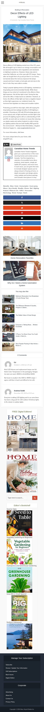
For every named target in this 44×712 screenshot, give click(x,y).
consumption (24, 186)
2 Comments (13, 20)
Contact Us (9, 698)
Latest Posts (17, 144)
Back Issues (10, 674)
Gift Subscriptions (11, 671)
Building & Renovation (22, 10)
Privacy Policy (10, 702)
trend (14, 193)
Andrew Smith (19, 391)
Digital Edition (10, 678)
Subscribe (9, 665)
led (32, 188)
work (25, 193)
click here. (21, 132)
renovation (28, 190)
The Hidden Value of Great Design (26, 315)
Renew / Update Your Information (16, 668)
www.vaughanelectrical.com (26, 128)
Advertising (9, 692)
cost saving (34, 186)
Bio (7, 144)
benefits (6, 186)
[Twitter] (6, 157)
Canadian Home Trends (27, 20)
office (22, 190)
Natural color (14, 190)
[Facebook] (8, 157)
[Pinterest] (8, 160)
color (17, 186)
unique (20, 193)
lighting (36, 188)
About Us (9, 695)
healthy (21, 188)
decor (6, 188)
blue (12, 186)
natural (6, 190)
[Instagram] (11, 157)
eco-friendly (13, 188)
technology (7, 193)
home (27, 188)
